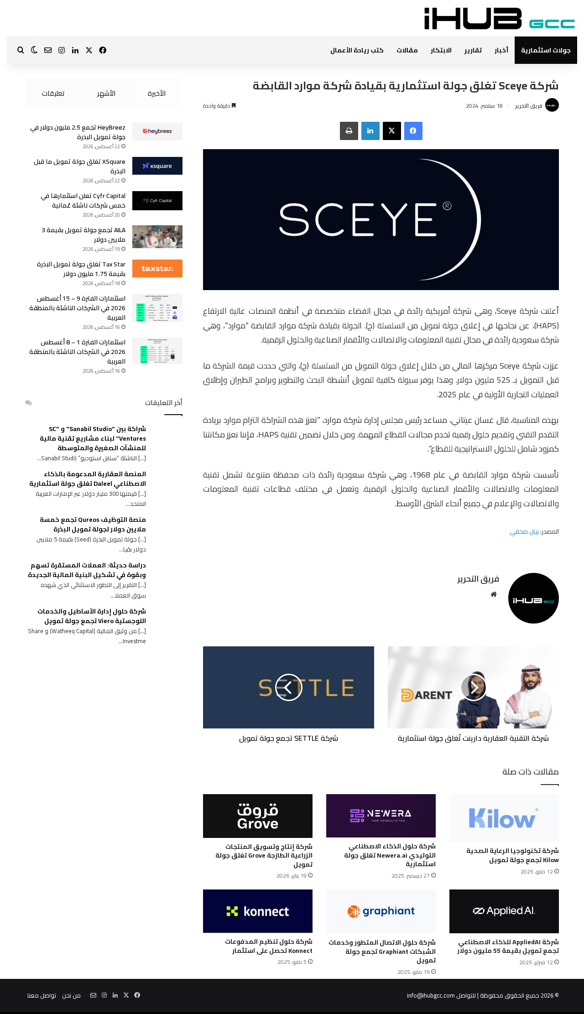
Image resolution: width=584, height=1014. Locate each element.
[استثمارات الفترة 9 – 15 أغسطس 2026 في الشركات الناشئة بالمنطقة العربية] (157, 308)
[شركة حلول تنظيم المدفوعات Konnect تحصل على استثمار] (258, 911)
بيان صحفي (525, 531)
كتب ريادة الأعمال (357, 50)
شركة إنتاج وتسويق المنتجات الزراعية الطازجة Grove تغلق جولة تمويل (264, 855)
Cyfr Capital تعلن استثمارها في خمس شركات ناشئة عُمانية (83, 200)
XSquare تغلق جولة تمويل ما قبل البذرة (79, 166)
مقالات (407, 50)
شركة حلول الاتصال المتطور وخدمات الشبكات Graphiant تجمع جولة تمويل (382, 951)
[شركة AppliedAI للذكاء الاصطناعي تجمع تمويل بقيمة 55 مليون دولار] (504, 911)
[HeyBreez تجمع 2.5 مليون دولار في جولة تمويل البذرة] (157, 131)
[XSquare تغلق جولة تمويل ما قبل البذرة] (157, 166)
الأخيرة (157, 93)
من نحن (71, 995)
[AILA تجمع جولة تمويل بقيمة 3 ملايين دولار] (157, 236)
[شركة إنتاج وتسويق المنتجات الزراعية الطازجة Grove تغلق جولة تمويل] (258, 815)
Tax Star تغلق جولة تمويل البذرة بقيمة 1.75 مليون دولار (81, 269)
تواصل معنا (41, 995)
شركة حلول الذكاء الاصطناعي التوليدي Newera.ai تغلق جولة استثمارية (390, 855)
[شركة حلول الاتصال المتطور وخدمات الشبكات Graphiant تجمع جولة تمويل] (381, 911)
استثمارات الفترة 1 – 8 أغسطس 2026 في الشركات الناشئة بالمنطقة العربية (77, 351)
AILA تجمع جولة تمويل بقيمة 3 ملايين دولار (83, 234)
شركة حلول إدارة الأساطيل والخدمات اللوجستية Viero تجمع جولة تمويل (91, 616)
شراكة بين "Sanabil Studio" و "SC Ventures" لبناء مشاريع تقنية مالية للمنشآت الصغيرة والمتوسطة (93, 438)
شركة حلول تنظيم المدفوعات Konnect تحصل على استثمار (269, 946)
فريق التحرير (528, 105)
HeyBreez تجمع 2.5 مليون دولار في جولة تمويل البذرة (77, 132)
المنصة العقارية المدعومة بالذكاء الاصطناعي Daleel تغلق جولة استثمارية (87, 479)
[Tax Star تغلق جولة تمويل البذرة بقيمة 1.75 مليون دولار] (157, 268)
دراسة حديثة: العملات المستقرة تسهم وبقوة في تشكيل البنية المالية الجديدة (87, 570)
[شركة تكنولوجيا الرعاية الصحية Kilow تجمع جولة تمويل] (504, 818)
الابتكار (441, 50)
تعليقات (53, 93)
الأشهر (106, 93)
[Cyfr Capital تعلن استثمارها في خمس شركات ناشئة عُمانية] (157, 200)
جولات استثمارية (546, 50)
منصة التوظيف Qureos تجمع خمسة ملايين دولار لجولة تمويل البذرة (93, 524)
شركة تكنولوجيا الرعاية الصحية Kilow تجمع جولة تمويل (512, 855)
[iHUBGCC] (499, 18)
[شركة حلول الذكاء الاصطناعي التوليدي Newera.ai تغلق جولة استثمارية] (381, 815)
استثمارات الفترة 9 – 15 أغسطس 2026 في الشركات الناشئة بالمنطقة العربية (77, 307)
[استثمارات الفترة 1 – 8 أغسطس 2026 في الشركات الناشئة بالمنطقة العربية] (157, 351)
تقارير (473, 50)
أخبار (501, 50)
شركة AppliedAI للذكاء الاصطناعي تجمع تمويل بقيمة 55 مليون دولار (508, 946)
